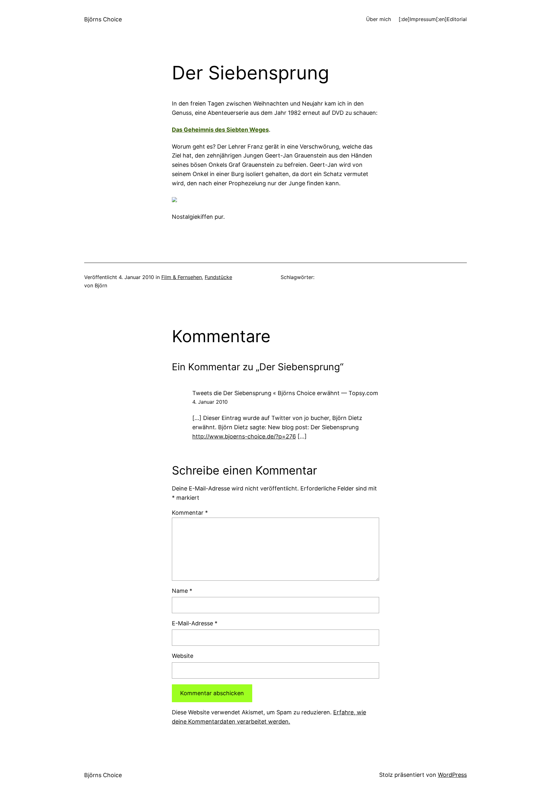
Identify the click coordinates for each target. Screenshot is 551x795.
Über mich (378, 19)
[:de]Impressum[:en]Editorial (433, 19)
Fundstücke (218, 277)
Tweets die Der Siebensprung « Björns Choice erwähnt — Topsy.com (285, 393)
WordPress (452, 774)
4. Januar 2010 (210, 402)
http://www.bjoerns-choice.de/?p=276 (244, 436)
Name (182, 590)
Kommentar (190, 512)
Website (182, 655)
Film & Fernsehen (181, 277)
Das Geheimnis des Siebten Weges (220, 129)
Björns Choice (103, 19)
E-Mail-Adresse (194, 623)
